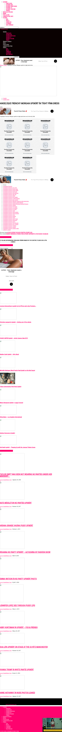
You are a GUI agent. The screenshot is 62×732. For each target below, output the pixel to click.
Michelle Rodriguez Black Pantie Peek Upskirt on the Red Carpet (17, 370)
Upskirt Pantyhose (11, 6)
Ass (7, 19)
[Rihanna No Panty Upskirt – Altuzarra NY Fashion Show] (12, 548)
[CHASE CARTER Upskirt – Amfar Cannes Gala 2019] (8, 335)
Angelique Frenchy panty (9, 217)
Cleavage (8, 23)
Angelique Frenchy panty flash (10, 219)
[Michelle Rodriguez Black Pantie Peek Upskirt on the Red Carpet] (7, 367)
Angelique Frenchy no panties (10, 208)
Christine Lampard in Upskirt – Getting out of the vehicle (15, 322)
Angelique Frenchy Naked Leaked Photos (13, 202)
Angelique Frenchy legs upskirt (10, 200)
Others (5, 17)
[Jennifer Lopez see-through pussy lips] (12, 601)
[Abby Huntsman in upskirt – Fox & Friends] (12, 623)
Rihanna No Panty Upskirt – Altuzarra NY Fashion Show (25, 552)
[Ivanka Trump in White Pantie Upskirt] (12, 666)
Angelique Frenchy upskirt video (11, 228)
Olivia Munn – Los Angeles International (11, 417)
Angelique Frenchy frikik (9, 195)
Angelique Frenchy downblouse (10, 193)
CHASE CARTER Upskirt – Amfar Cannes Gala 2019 (14, 338)
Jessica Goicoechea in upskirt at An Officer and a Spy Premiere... (18, 306)
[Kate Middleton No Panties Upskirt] (12, 499)
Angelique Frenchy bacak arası (10, 189)
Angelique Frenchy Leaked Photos (11, 198)
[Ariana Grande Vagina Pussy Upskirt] (12, 521)
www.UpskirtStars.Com (5, 479)
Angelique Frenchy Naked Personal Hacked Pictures (15, 204)
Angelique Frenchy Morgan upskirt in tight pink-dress (16, 201)
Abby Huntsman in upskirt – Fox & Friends (19, 627)
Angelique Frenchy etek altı (9, 194)
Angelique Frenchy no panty (10, 209)
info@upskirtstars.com (11, 704)
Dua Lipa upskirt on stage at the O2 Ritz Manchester (24, 647)
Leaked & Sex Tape (8, 16)
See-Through (9, 25)
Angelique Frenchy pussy (9, 221)
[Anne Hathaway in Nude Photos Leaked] (12, 689)
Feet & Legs (6, 15)
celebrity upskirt (7, 229)
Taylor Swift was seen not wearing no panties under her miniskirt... (26, 475)
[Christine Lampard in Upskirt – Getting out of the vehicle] (8, 319)
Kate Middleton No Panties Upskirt (16, 503)
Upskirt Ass (9, 5)
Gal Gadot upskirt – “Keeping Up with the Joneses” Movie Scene (17, 447)
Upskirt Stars (6, 99)
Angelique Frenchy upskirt (9, 227)
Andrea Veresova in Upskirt (7, 433)
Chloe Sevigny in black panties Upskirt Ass (20, 232)
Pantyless (9, 3)
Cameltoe (8, 22)
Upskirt (5, 2)
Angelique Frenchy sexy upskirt (10, 224)
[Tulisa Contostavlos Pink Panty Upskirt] (7, 383)
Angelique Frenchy (7, 186)
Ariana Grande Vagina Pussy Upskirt (16, 525)
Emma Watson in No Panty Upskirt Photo (18, 579)
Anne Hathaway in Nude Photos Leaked (17, 693)
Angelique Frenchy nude (9, 210)
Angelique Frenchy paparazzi (10, 220)
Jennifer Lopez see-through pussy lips (17, 605)
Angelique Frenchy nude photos (10, 212)
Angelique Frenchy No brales (10, 206)
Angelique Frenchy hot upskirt (10, 197)
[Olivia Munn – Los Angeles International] (8, 414)
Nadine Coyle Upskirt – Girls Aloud (9, 354)
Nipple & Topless (8, 12)
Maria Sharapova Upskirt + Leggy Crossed (11, 403)
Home (1, 65)
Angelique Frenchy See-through (10, 223)
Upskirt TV (9, 7)
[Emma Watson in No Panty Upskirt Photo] (12, 575)
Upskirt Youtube (10, 9)
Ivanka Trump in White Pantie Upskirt (17, 669)
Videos (8, 10)
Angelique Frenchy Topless (9, 225)
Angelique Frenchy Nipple (9, 205)
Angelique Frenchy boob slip (10, 191)
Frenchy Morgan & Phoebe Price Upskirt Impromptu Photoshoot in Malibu (27, 234)
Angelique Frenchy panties (9, 216)
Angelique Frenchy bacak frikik (10, 190)
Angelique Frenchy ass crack (10, 187)
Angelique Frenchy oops (9, 214)
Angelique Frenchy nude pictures (11, 213)
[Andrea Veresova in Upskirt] (7, 430)
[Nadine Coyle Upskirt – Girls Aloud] (7, 351)
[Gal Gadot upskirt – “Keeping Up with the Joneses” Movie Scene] (8, 444)
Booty (7, 20)
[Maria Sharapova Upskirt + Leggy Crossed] (7, 399)
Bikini (4, 13)
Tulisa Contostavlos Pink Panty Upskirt (10, 386)
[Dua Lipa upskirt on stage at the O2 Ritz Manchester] (12, 643)
